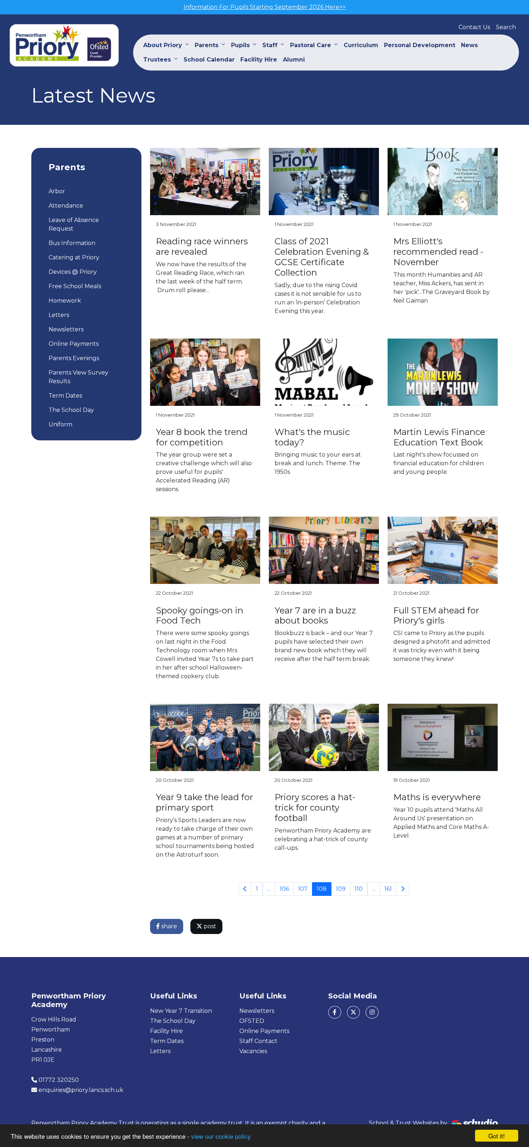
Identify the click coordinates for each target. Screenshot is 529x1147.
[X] (353, 1012)
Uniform (60, 424)
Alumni (294, 59)
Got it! (496, 1135)
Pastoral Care (310, 45)
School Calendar (209, 59)
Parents (206, 45)
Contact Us (474, 27)
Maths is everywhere (437, 797)
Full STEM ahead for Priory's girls (436, 615)
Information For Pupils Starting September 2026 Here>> (265, 7)
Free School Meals (75, 286)
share (168, 926)
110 (358, 888)
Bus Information (72, 243)
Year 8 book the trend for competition (202, 437)
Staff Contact (258, 1041)
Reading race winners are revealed (202, 246)
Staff (269, 45)
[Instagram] (372, 1012)
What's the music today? (312, 437)
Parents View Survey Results (78, 377)
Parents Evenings (74, 358)
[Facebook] (334, 1012)
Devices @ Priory (73, 271)
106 (284, 888)
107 (303, 888)
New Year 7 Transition (181, 1010)
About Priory (162, 45)
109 (340, 888)
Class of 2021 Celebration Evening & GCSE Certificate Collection (322, 256)
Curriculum (361, 45)
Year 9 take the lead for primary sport (204, 802)
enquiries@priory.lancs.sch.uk (81, 1090)
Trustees (157, 59)
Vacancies (253, 1051)
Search (506, 27)
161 (388, 888)
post (209, 926)
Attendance (66, 205)
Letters (59, 315)
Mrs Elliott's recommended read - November (438, 251)
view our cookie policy (221, 1136)
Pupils (240, 45)
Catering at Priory (74, 257)
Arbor (57, 191)
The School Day (71, 410)
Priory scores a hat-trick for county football (315, 807)
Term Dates (65, 395)
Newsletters (66, 329)
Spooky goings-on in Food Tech (199, 615)
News (469, 45)
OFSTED (251, 1020)
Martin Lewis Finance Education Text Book (439, 437)
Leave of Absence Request (74, 224)
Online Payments (74, 343)
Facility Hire (258, 59)
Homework (65, 300)
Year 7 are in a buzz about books (315, 615)
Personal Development (419, 45)
